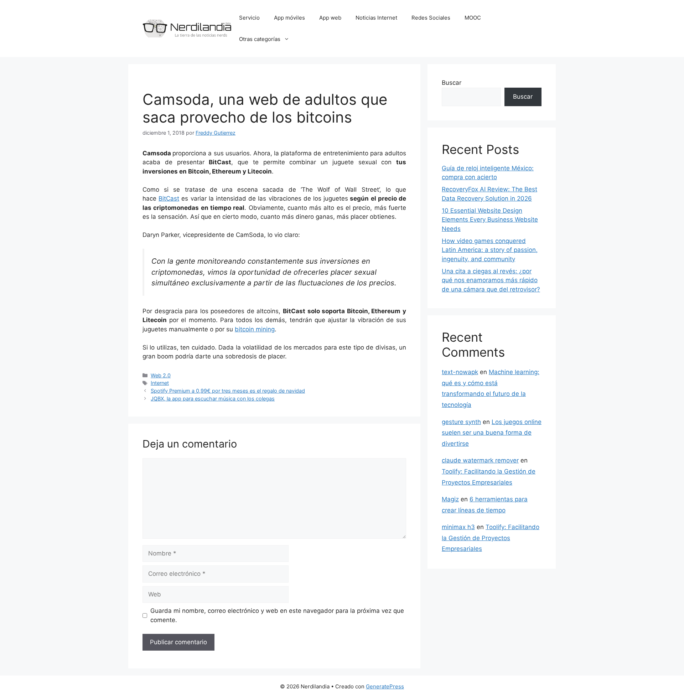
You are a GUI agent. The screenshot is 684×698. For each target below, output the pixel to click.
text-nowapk (460, 372)
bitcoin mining (255, 329)
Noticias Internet (376, 17)
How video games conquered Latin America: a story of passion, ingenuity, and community (490, 250)
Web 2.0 (161, 375)
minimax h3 (458, 527)
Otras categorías (259, 39)
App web (330, 17)
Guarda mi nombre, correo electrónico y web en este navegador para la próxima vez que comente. (277, 615)
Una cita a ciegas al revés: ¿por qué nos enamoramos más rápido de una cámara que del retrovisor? (491, 280)
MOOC (473, 17)
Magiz (450, 499)
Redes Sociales (430, 17)
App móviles (289, 17)
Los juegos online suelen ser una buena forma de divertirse (492, 432)
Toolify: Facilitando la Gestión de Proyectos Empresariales (490, 537)
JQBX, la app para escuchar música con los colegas (213, 398)
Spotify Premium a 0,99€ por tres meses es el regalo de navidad (228, 391)
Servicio (249, 17)
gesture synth (461, 421)
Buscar (451, 82)
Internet (160, 383)
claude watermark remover (480, 460)
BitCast (169, 198)
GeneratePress (385, 686)
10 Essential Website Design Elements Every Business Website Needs (490, 219)
